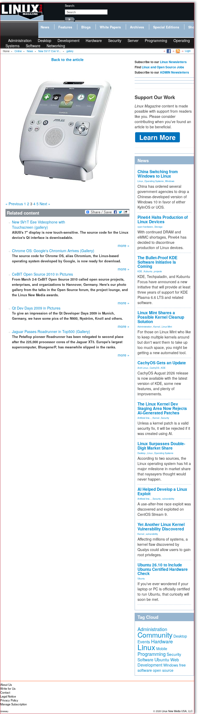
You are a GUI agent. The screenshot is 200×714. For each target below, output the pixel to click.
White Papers (110, 27)
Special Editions (166, 27)
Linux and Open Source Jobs (163, 67)
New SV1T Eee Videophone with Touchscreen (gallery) (38, 224)
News (45, 27)
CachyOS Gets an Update (162, 363)
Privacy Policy (9, 700)
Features (65, 27)
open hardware (145, 226)
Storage (158, 226)
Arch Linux (143, 367)
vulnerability (168, 498)
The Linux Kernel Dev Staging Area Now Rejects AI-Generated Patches (162, 408)
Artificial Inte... (144, 417)
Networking (56, 45)
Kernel (156, 326)
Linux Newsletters (173, 61)
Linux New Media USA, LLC (177, 711)
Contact (5, 692)
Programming (156, 40)
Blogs (86, 27)
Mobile (161, 648)
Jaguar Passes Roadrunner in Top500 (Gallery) (51, 331)
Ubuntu (141, 578)
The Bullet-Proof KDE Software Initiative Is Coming (157, 262)
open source (163, 670)
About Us (6, 684)
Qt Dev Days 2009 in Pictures (36, 308)
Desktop (142, 453)
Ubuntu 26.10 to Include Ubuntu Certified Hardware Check (163, 569)
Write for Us (8, 688)
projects (158, 271)
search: (70, 5)
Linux (140, 181)
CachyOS (154, 367)
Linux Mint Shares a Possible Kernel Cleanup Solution (161, 317)
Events (144, 641)
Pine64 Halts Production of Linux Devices (163, 219)
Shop (192, 27)
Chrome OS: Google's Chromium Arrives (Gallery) (53, 250)
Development (68, 40)
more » (123, 245)
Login (188, 51)
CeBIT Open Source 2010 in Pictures (42, 274)
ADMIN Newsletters (174, 72)
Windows (169, 181)
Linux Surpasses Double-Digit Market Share (161, 446)
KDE (140, 271)
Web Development (158, 662)
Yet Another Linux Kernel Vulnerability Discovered (161, 527)
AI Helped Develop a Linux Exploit (162, 491)
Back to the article (67, 59)
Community (155, 635)
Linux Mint (167, 326)
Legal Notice (8, 696)
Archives (137, 27)
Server (133, 40)
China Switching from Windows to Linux (158, 174)
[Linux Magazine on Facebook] (168, 51)
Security (114, 40)
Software (33, 45)
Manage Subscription (13, 704)
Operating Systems (154, 181)
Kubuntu (148, 271)
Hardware (94, 40)
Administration (145, 326)
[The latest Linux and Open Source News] (177, 51)
